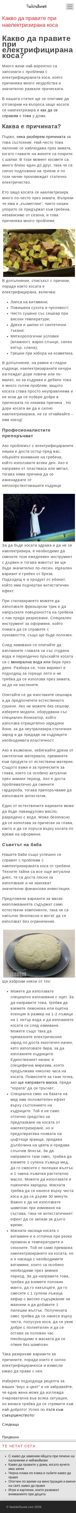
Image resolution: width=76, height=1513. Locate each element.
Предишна (10, 1437)
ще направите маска (37, 1082)
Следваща (10, 1424)
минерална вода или (31, 662)
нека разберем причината (41, 137)
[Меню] (70, 6)
